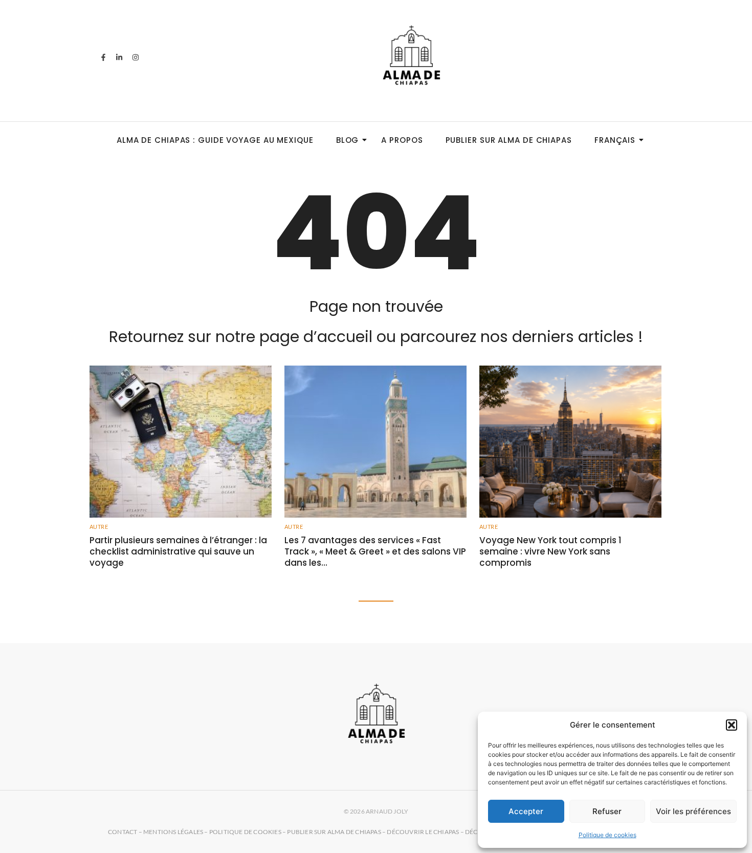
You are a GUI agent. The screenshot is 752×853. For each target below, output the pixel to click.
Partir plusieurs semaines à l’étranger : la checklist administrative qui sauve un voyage (178, 551)
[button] (731, 725)
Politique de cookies (607, 835)
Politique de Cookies (245, 832)
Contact (122, 832)
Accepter (525, 811)
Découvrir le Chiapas (423, 832)
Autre (99, 526)
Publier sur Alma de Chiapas (509, 140)
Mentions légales (173, 832)
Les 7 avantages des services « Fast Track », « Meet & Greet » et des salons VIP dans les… (375, 551)
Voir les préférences (693, 811)
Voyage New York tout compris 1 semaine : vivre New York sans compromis (550, 551)
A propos (402, 140)
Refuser (607, 811)
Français (614, 140)
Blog (347, 140)
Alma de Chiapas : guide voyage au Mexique (215, 140)
